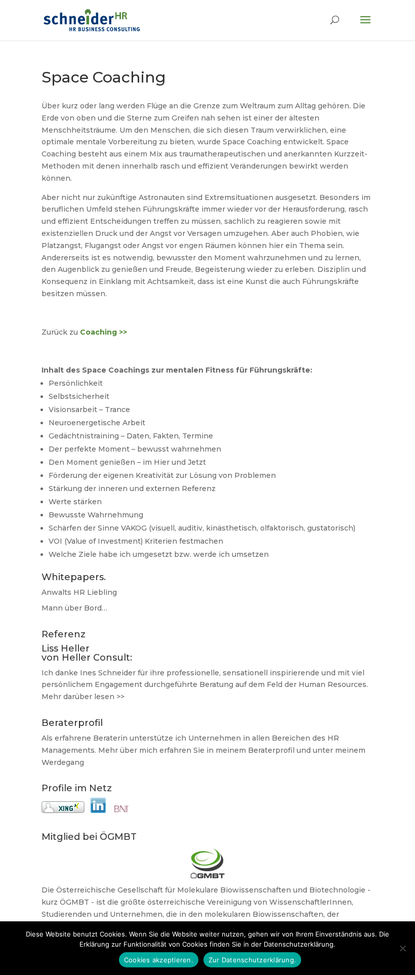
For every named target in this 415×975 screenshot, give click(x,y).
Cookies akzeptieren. (158, 960)
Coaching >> (103, 332)
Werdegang (63, 762)
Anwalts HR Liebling (79, 592)
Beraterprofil (271, 750)
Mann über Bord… (74, 608)
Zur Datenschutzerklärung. (252, 960)
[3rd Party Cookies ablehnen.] (402, 948)
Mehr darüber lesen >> (83, 696)
